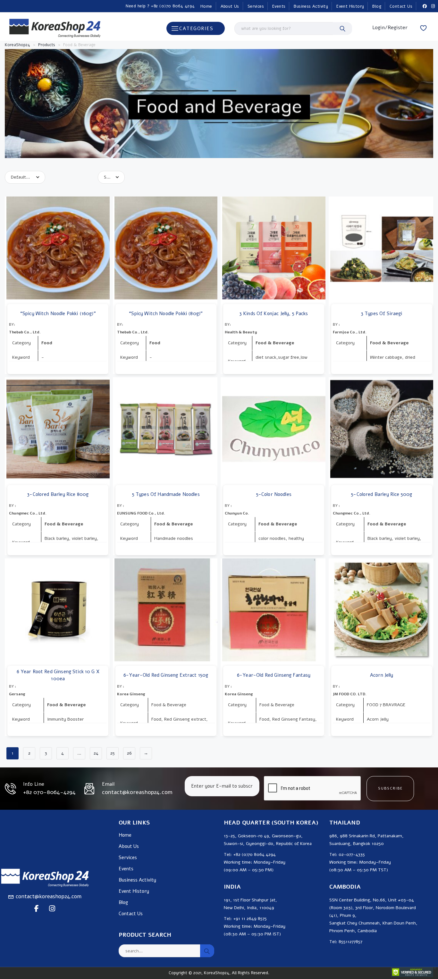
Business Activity (311, 6)
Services (256, 6)
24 (96, 753)
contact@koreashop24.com (48, 896)
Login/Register (390, 27)
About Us (230, 6)
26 (129, 753)
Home (206, 6)
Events (278, 6)
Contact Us (401, 6)
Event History (350, 6)
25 (112, 753)
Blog (376, 6)
